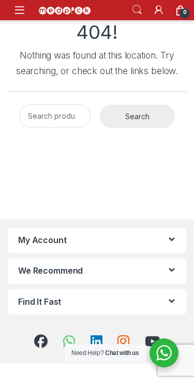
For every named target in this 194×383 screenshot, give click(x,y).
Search (137, 10)
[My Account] (159, 10)
